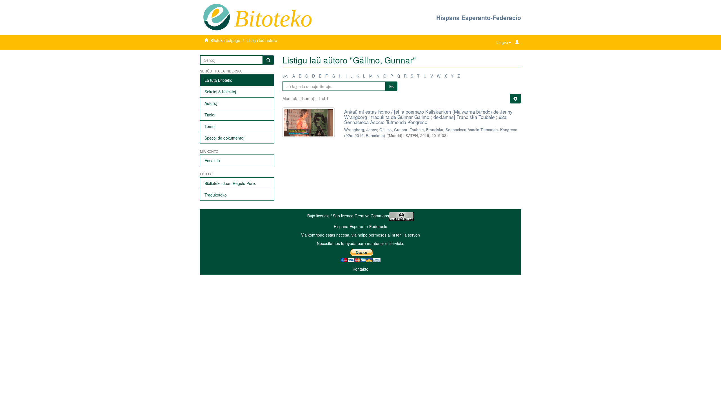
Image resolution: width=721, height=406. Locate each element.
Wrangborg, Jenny (360, 129)
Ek (391, 86)
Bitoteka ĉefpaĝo (225, 40)
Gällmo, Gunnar (393, 129)
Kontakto (360, 269)
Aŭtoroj (210, 103)
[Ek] (268, 60)
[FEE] (216, 16)
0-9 (285, 76)
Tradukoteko (215, 195)
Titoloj (209, 115)
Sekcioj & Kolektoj (220, 91)
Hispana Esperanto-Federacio (478, 17)
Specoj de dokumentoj (224, 138)
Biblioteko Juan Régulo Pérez (230, 183)
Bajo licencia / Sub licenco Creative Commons (348, 216)
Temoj (209, 126)
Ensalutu (212, 160)
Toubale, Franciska (426, 129)
